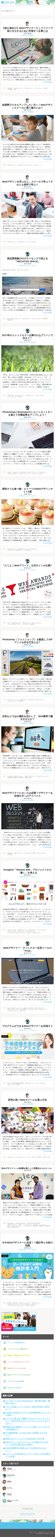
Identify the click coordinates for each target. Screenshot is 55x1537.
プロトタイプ (42, 1009)
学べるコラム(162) (14, 1388)
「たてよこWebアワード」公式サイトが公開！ (27, 565)
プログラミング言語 (13, 1084)
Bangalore (10, 1223)
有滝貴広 (10, 89)
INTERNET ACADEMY (34, 1223)
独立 (15, 89)
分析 (27, 1305)
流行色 (20, 396)
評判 (48, 1157)
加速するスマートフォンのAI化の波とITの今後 (24, 1439)
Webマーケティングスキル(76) (18, 1375)
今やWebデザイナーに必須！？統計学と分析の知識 (27, 1244)
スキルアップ (37, 165)
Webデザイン (29, 88)
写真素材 (45, 318)
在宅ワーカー (37, 932)
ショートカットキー (37, 473)
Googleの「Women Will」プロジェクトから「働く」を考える (27, 871)
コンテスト (25, 624)
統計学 (32, 1305)
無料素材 (10, 319)
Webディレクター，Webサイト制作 (22, 1008)
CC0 (8, 318)
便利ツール (22, 1010)
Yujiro (19, 1224)
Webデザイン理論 (30, 853)
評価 (44, 1157)
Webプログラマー (30, 776)
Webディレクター (24, 1302)
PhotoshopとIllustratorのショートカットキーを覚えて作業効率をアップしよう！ (27, 413)
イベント (34, 1304)
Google (9, 929)
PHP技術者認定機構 (17, 1083)
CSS (8, 622)
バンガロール (27, 1225)
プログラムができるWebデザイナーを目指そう (27, 1026)
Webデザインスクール (25, 165)
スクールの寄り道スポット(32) (18, 1362)
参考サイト (28, 550)
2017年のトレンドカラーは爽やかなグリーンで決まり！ (27, 337)
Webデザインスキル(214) (16, 1368)
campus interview (20, 1223)
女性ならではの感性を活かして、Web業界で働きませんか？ (27, 718)
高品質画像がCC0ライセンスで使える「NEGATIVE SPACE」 (27, 260)
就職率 (41, 1225)
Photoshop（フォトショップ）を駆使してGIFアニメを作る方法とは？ (27, 641)
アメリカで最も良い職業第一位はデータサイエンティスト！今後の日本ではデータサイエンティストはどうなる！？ (27, 1420)
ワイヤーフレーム (12, 1010)
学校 (33, 1157)
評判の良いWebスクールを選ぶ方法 (27, 1100)
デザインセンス (41, 853)
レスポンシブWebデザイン (15, 550)
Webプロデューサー (43, 776)
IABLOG (15, 1302)
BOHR (9, 1302)
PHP (8, 1083)
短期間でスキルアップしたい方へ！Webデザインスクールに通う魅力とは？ (27, 106)
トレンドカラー (12, 396)
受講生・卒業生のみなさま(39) (18, 1355)
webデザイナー (21, 1157)
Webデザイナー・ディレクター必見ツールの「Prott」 (27, 949)
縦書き (32, 624)
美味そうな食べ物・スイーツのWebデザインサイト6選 (27, 490)
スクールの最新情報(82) (16, 1343)
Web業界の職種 (12, 777)
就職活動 (35, 1225)
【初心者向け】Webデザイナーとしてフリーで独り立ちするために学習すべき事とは (27, 29)
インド (44, 1224)
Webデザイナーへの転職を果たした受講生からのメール (26, 1168)
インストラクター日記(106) (17, 1349)
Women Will (32, 929)
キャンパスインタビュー (14, 1225)
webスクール (11, 1157)
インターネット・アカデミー (16, 931)
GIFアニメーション (13, 699)
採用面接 (47, 1225)
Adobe (9, 472)
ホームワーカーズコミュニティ (16, 932)
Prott (8, 1008)
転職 (26, 777)
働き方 (29, 932)
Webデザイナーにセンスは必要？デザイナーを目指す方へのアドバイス (27, 794)
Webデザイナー (18, 88)
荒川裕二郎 (14, 1227)
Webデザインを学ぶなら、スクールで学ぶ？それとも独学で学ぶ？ (27, 183)
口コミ (29, 1157)
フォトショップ (12, 701)
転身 (30, 777)
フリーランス (38, 88)
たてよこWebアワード (14, 624)
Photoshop (23, 472)
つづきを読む (47, 82)
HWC (14, 929)
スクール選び (32, 241)
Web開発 (23, 1009)
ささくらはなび (36, 318)
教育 (8, 1227)
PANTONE (10, 395)
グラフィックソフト (24, 473)
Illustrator (15, 472)
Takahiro (10, 88)
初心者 (46, 88)
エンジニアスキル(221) (15, 1381)
